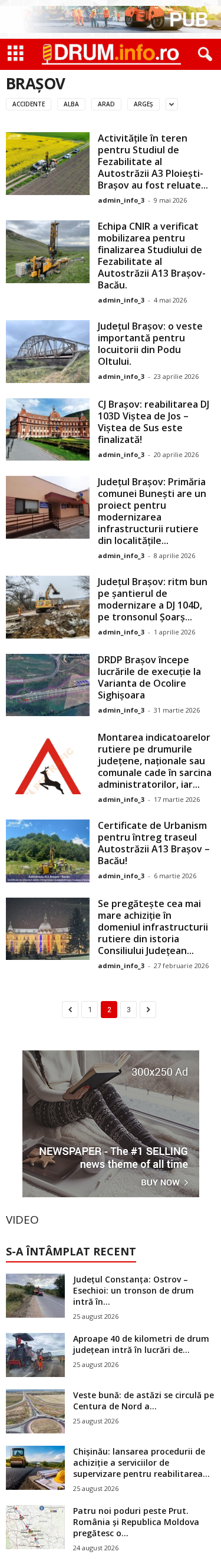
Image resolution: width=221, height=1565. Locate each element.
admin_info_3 (121, 200)
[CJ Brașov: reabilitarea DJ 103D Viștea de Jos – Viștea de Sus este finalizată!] (48, 429)
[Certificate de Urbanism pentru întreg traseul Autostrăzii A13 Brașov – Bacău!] (48, 851)
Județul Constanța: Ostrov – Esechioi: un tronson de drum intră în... (133, 1290)
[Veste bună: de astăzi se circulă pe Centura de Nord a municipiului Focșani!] (35, 1411)
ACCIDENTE (28, 104)
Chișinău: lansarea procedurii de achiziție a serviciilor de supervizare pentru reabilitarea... (141, 1462)
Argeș (143, 104)
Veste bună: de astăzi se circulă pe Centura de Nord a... (143, 1400)
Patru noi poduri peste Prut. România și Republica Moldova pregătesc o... (136, 1522)
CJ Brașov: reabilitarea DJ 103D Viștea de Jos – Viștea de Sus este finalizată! (153, 422)
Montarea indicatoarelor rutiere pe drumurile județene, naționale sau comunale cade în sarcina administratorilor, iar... (155, 761)
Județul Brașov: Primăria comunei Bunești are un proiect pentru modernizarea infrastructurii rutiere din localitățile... (152, 511)
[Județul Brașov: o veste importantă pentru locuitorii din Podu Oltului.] (48, 351)
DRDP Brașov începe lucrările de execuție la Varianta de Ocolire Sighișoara (149, 677)
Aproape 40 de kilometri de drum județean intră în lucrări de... (141, 1344)
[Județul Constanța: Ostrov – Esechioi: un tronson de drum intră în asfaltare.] (35, 1296)
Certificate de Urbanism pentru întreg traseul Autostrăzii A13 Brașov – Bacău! (154, 843)
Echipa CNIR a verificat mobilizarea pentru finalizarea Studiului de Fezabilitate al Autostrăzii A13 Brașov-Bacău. (152, 255)
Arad (106, 104)
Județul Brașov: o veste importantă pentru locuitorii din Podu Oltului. (150, 344)
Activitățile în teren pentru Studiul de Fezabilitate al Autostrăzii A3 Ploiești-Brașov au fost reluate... (153, 162)
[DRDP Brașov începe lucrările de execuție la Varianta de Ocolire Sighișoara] (48, 685)
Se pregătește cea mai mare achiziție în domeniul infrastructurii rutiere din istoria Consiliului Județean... (153, 927)
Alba (71, 104)
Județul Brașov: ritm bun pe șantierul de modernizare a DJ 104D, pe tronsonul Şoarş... (152, 599)
